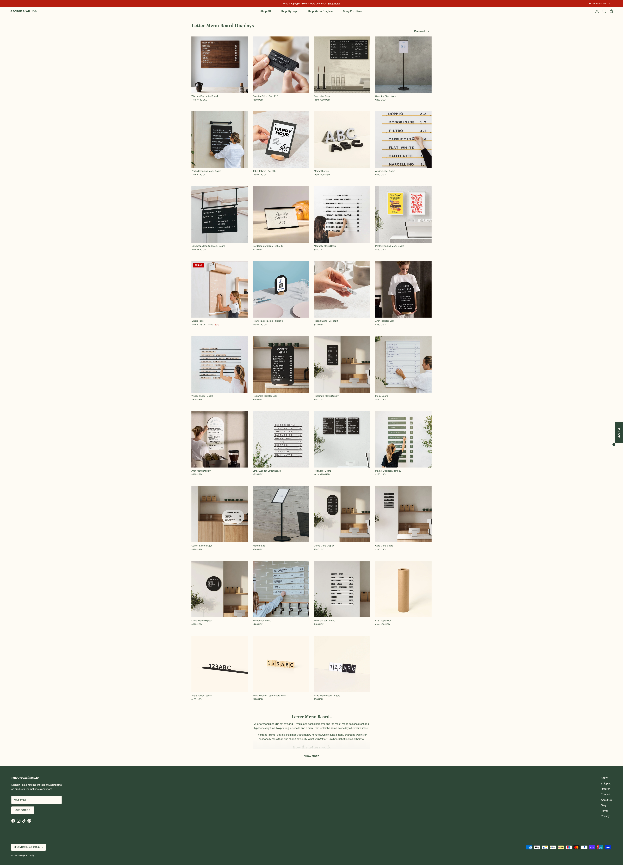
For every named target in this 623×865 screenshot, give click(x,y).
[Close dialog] (369, 406)
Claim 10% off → (279, 440)
